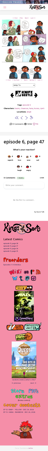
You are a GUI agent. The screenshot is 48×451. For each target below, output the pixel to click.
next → (33, 383)
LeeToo (30, 448)
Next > (27, 18)
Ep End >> (33, 80)
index (22, 379)
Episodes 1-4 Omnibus (12, 264)
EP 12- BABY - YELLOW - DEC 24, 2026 (18, 409)
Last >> (33, 18)
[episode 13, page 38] (31, 117)
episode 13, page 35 (10, 251)
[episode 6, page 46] (21, 117)
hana (31, 108)
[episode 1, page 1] (17, 117)
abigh (29, 112)
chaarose (24, 108)
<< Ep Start (15, 80)
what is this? (31, 379)
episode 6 (27, 105)
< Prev (21, 18)
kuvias (36, 108)
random (15, 379)
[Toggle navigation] (5, 7)
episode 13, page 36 (10, 248)
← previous (16, 383)
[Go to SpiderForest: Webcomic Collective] (24, 319)
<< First (15, 18)
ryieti (42, 108)
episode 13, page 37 (10, 246)
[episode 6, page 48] (26, 117)
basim (17, 108)
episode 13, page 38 (10, 243)
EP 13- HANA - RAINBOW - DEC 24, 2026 (19, 412)
